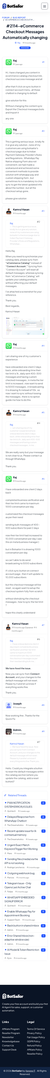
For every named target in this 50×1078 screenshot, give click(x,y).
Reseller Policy (34, 1053)
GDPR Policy (33, 1041)
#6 (43, 478)
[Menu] (44, 6)
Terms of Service (36, 1028)
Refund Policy (34, 1045)
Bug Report (19, 17)
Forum (6, 17)
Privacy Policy (34, 1033)
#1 (43, 62)
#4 (43, 345)
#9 (43, 731)
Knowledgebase (11, 1041)
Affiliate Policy (34, 1049)
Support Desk (9, 1049)
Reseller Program (11, 1033)
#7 (43, 625)
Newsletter (8, 1037)
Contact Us (8, 1045)
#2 (43, 131)
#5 (43, 412)
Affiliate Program (11, 1028)
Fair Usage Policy (36, 1037)
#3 (43, 211)
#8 (43, 705)
